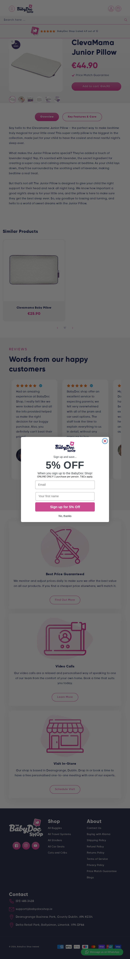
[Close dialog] (105, 441)
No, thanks (65, 516)
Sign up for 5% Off (65, 507)
